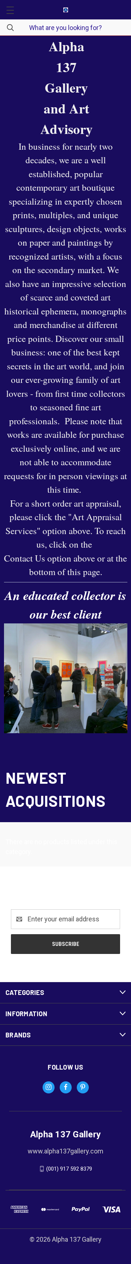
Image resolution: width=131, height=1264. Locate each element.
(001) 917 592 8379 (69, 1169)
